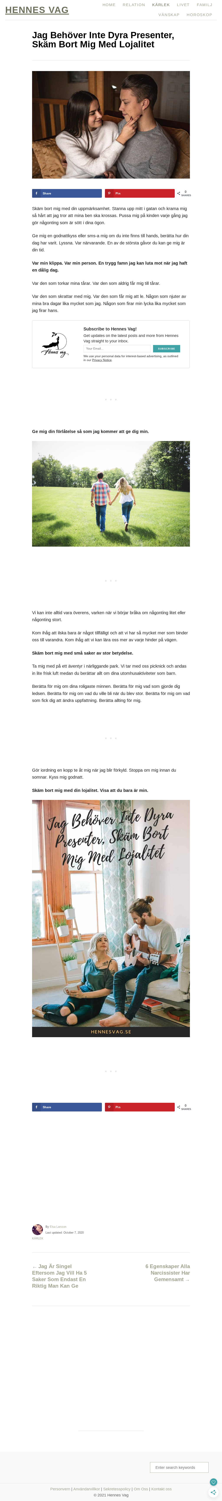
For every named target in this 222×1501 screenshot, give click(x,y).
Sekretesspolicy (117, 1489)
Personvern (60, 1489)
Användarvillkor (86, 1489)
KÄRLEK (37, 1238)
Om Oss (141, 1489)
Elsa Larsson (58, 1226)
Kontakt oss (161, 1489)
